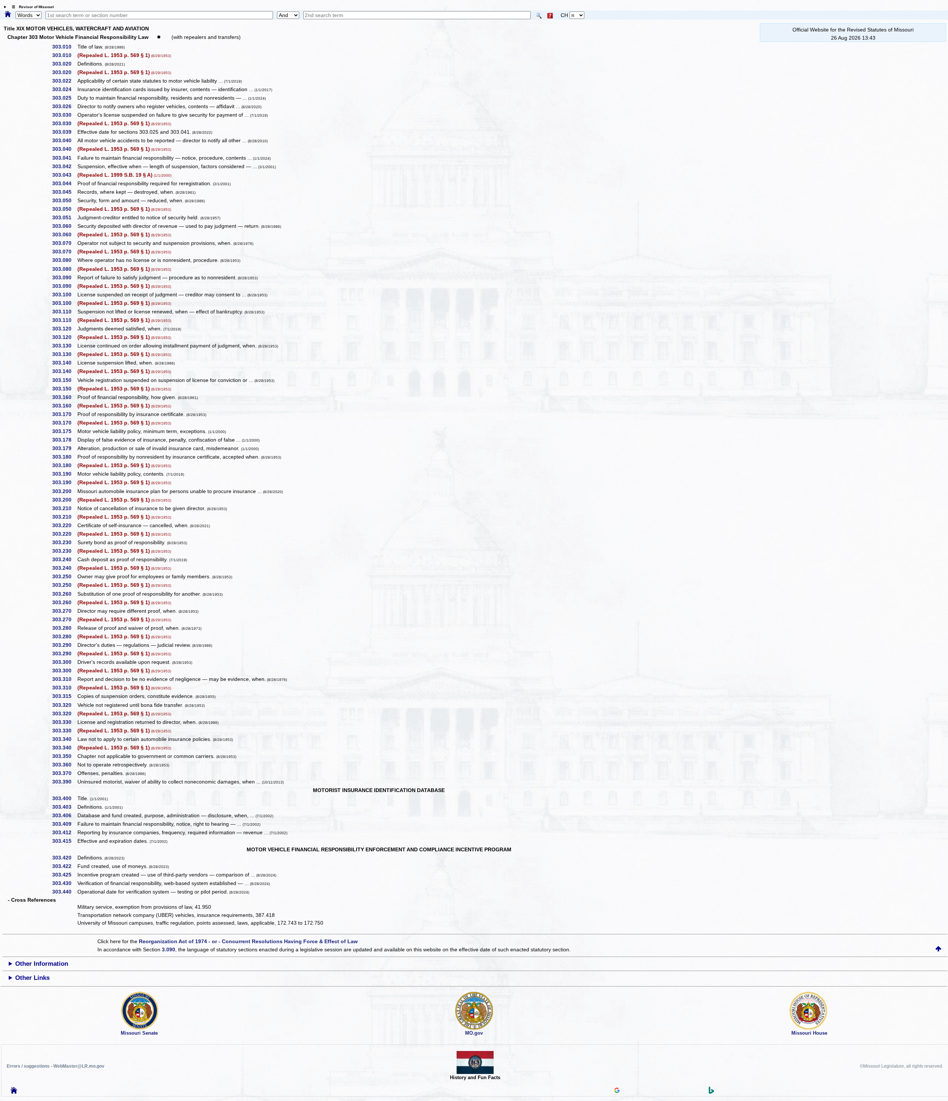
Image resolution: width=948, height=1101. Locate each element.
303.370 (64, 773)
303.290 (64, 645)
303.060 (64, 226)
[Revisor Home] (14, 1092)
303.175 (64, 431)
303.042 (64, 166)
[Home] (7, 14)
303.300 (64, 662)
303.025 (64, 98)
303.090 (64, 277)
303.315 (64, 696)
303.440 (64, 892)
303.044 (64, 183)
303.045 (64, 192)
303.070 (64, 243)
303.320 (64, 705)
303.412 (64, 832)
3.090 (168, 949)
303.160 (64, 397)
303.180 (64, 457)
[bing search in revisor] (711, 1092)
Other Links (32, 977)
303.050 (64, 200)
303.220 (64, 525)
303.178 (64, 440)
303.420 (64, 858)
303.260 (64, 594)
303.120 (64, 329)
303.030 (64, 115)
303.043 (64, 175)
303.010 (64, 47)
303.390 (64, 782)
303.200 (64, 491)
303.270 (64, 611)
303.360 (64, 765)
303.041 (64, 158)
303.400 (64, 798)
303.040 (64, 140)
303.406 (64, 815)
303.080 (64, 260)
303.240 (64, 559)
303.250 (64, 576)
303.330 (64, 722)
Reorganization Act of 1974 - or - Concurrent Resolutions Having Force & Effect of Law (248, 941)
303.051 (64, 217)
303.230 (64, 542)
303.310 (64, 679)
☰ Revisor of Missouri (31, 7)
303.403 (64, 807)
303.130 (64, 346)
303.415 (64, 841)
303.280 (64, 628)
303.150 (64, 380)
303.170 (64, 414)
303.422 (64, 866)
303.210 (64, 508)
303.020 (64, 64)
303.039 (64, 132)
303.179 (64, 448)
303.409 (64, 824)
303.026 (64, 106)
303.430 (64, 883)
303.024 (64, 89)
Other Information (41, 963)
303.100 (64, 294)
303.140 (64, 363)
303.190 (64, 474)
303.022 (64, 81)
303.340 (64, 739)
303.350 (64, 756)
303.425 (64, 875)
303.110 (64, 312)
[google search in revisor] (617, 1091)
